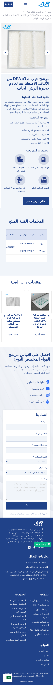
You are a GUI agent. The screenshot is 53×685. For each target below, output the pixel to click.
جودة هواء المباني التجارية (38, 167)
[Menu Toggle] (25, 4)
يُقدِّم (26, 505)
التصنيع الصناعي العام (40, 188)
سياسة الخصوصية (26, 681)
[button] (4, 316)
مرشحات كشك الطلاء (35, 12)
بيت (49, 12)
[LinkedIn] (29, 547)
